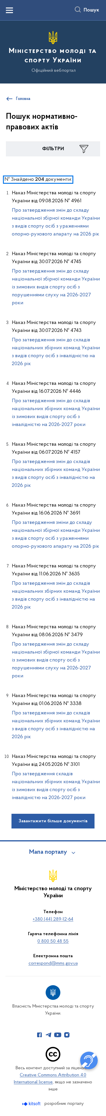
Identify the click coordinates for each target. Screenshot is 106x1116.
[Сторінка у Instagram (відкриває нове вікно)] (66, 1034)
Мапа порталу (48, 852)
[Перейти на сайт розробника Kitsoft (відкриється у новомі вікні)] (32, 1104)
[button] (53, 149)
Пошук (91, 10)
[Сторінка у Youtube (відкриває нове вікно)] (57, 1034)
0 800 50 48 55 (53, 941)
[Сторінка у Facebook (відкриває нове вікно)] (39, 1034)
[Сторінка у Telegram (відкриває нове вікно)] (48, 1034)
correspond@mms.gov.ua (53, 963)
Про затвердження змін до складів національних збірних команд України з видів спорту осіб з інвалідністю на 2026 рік (56, 352)
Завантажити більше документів (53, 821)
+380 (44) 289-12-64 (53, 919)
